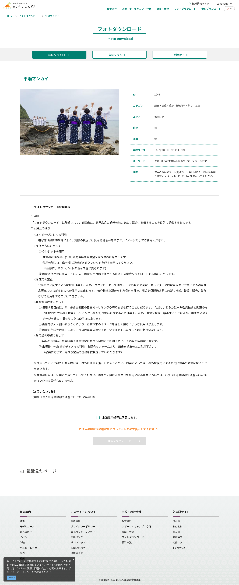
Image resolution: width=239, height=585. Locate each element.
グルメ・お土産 (28, 547)
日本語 (176, 521)
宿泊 (22, 553)
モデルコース (27, 526)
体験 (22, 542)
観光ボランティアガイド (84, 532)
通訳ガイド (77, 553)
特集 (22, 521)
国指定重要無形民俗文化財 (175, 161)
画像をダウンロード (119, 441)
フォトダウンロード (30, 16)
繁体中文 (177, 537)
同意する (12, 577)
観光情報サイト (200, 3)
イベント (25, 537)
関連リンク (77, 537)
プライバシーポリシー (83, 526)
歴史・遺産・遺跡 (164, 105)
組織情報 (75, 521)
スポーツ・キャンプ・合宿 (136, 526)
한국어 (176, 532)
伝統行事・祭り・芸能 (188, 105)
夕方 (156, 161)
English (177, 526)
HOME (10, 16)
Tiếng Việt (179, 547)
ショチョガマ (199, 161)
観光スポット (27, 532)
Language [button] (222, 3)
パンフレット (78, 542)
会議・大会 (128, 532)
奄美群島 (159, 116)
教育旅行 (127, 521)
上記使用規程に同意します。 (120, 417)
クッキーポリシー (21, 571)
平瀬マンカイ (52, 16)
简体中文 (177, 542)
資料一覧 (127, 542)
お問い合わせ (78, 547)
